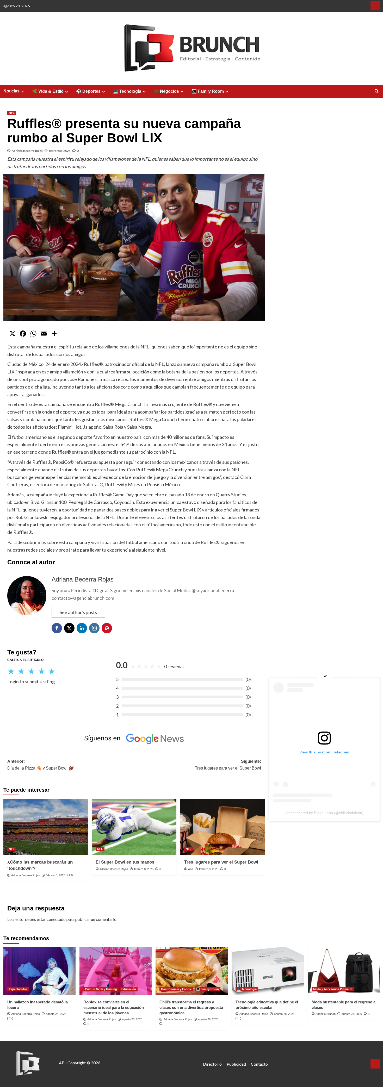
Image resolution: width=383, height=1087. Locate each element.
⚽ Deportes (88, 91)
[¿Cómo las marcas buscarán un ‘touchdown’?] (45, 827)
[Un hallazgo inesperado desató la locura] (39, 971)
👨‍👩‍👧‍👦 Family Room (207, 91)
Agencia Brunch (326, 1013)
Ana (190, 869)
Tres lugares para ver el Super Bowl (221, 862)
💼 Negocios (166, 91)
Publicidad (236, 1063)
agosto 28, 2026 (56, 1013)
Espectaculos (18, 989)
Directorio (212, 1063)
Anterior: (40, 764)
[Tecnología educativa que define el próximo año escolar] (268, 971)
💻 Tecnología (127, 91)
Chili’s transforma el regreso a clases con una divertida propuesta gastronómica (191, 1007)
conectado (56, 919)
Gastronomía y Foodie (176, 989)
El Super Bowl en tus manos (125, 862)
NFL (12, 112)
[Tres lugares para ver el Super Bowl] (222, 827)
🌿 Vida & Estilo (48, 91)
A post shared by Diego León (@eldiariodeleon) (324, 813)
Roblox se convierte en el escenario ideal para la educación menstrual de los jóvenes (113, 1007)
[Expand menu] (23, 91)
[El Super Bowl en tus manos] (134, 827)
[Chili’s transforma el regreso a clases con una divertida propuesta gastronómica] (192, 971)
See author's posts (78, 612)
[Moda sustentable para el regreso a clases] (344, 971)
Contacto (259, 1063)
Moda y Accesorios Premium (332, 989)
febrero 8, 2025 (60, 151)
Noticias (11, 91)
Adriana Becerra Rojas (27, 151)
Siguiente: (228, 764)
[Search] (376, 91)
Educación (128, 989)
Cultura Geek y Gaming (101, 989)
